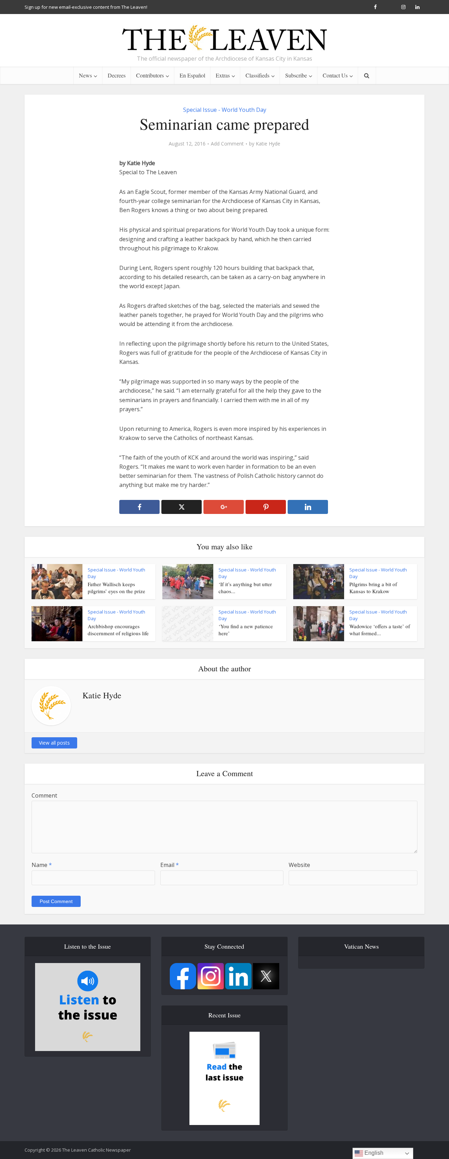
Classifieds (257, 75)
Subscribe (296, 75)
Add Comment (227, 144)
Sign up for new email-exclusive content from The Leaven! (86, 7)
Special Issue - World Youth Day (224, 110)
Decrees (117, 75)
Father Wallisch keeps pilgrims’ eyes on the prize (116, 588)
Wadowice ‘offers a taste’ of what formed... (379, 630)
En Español (192, 75)
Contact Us (335, 75)
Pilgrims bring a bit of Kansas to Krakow (373, 588)
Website (299, 865)
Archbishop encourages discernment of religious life (118, 630)
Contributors (150, 75)
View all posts (54, 742)
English (373, 1153)
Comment (44, 795)
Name (42, 865)
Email (169, 865)
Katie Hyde (268, 144)
